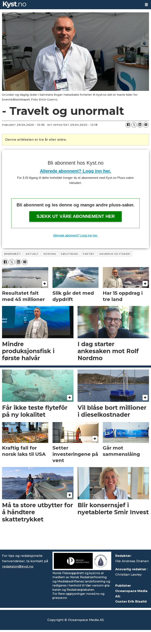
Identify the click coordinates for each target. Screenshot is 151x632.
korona (49, 253)
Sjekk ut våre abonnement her (75, 216)
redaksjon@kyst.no (17, 566)
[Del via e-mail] (146, 125)
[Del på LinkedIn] (140, 125)
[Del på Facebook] (128, 125)
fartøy (88, 253)
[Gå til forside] (71, 4)
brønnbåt (12, 253)
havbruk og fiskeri (114, 253)
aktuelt (32, 253)
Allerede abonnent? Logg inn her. (75, 170)
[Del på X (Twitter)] (134, 125)
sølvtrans (69, 253)
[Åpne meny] (146, 5)
